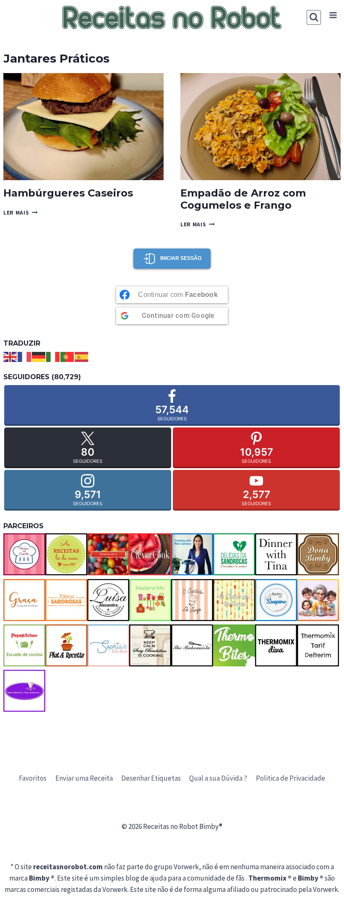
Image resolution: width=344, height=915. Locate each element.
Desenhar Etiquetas (151, 778)
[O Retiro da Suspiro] (276, 600)
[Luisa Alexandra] (108, 600)
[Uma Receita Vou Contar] (24, 691)
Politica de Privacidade (290, 778)
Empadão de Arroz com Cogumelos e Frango (243, 199)
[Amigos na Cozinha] (24, 554)
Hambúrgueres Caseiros (68, 193)
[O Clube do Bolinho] (234, 600)
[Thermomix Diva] (276, 645)
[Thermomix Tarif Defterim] (318, 645)
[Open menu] (333, 15)
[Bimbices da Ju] (108, 554)
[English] (10, 356)
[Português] (67, 356)
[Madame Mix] (150, 600)
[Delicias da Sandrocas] (234, 554)
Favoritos (33, 778)
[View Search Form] (314, 17)
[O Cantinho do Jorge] (192, 600)
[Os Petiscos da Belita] (318, 600)
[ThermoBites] (234, 645)
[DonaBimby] (318, 554)
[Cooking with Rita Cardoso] (192, 554)
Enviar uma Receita (84, 778)
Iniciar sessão (180, 258)
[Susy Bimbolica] (150, 645)
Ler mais (20, 212)
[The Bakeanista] (192, 645)
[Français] (25, 356)
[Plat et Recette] (66, 645)
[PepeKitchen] (24, 645)
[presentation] (83, 126)
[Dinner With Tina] (276, 554)
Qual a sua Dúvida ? (218, 778)
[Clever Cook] (150, 554)
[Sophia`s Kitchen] (108, 645)
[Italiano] (53, 356)
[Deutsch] (39, 356)
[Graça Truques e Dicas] (24, 600)
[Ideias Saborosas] (66, 600)
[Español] (82, 356)
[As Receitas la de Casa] (66, 554)
